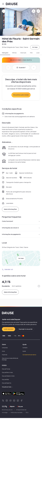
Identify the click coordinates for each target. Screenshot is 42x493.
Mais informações (10, 209)
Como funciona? (7, 221)
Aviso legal (5, 412)
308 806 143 (8, 269)
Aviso (3, 351)
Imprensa (4, 355)
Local (37, 53)
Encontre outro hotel (21, 95)
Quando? (22, 67)
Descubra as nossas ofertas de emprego (10, 359)
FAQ (31, 53)
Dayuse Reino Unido (7, 372)
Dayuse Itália (5, 379)
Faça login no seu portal (25, 329)
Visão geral (5, 53)
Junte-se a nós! (8, 329)
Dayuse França (6, 369)
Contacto (25, 347)
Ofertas (14, 53)
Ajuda (24, 351)
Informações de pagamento (11, 234)
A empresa (5, 347)
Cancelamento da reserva (29, 355)
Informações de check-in (10, 228)
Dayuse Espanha (6, 383)
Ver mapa (35, 47)
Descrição (23, 53)
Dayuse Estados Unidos (8, 376)
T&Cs (26, 412)
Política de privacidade (16, 412)
